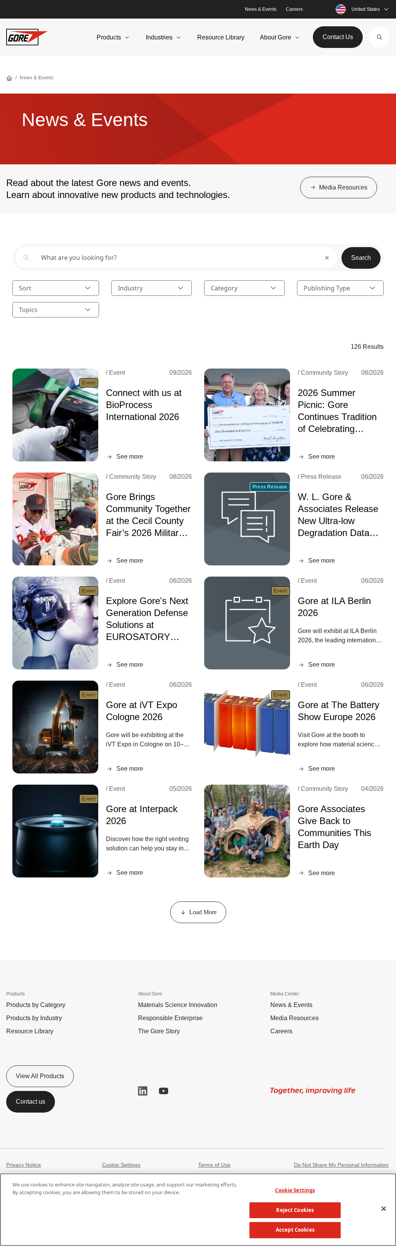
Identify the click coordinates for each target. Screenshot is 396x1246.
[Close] (383, 1208)
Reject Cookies (295, 1210)
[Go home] (9, 77)
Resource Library (220, 37)
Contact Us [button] (338, 37)
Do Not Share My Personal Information (341, 1165)
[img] (247, 415)
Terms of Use (214, 1165)
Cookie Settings (121, 1165)
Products (109, 37)
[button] (379, 37)
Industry (130, 288)
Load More (203, 912)
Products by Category (35, 1005)
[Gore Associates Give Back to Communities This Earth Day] (247, 831)
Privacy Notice (23, 1165)
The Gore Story (159, 1031)
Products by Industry (34, 1018)
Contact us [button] (30, 1101)
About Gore (275, 37)
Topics (28, 310)
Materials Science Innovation (177, 1005)
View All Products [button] (40, 1076)
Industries (159, 37)
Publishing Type (327, 288)
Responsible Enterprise (170, 1018)
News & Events (261, 9)
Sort (25, 288)
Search (361, 257)
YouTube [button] (163, 1091)
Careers (294, 9)
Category (224, 288)
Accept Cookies (295, 1229)
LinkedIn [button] (142, 1091)
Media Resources (294, 1018)
